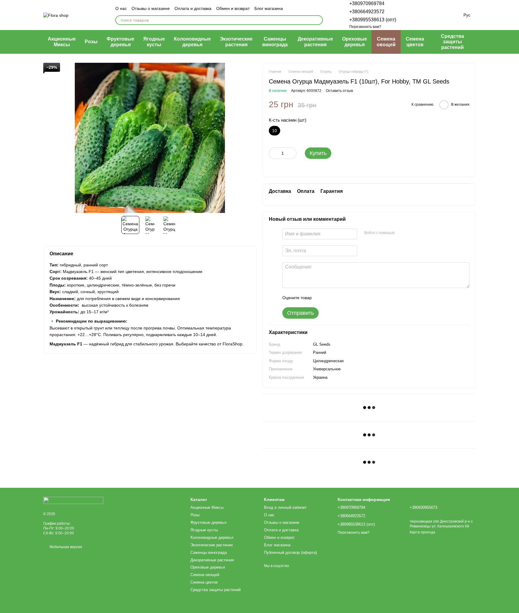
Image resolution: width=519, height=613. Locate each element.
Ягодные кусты (154, 41)
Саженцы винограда (275, 41)
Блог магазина (268, 8)
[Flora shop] (73, 500)
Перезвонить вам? (365, 27)
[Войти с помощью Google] (410, 233)
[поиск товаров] (318, 20)
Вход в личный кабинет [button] (285, 507)
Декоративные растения (315, 41)
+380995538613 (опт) (372, 19)
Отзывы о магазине (151, 8)
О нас (121, 8)
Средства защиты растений (452, 42)
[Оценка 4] (350, 297)
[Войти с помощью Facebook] (401, 233)
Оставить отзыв (339, 91)
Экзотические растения (236, 41)
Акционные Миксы (62, 41)
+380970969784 (366, 3)
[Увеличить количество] (292, 153)
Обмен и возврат (233, 8)
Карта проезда (422, 532)
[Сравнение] (410, 15)
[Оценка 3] (341, 297)
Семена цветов (415, 41)
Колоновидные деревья (192, 41)
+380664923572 (366, 11)
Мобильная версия (65, 547)
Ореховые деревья (354, 41)
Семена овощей (386, 41)
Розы (91, 41)
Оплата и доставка (193, 8)
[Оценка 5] (360, 297)
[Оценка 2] (331, 297)
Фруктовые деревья (120, 41)
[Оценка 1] (321, 297)
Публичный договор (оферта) (290, 552)
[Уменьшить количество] (273, 153)
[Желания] (425, 15)
